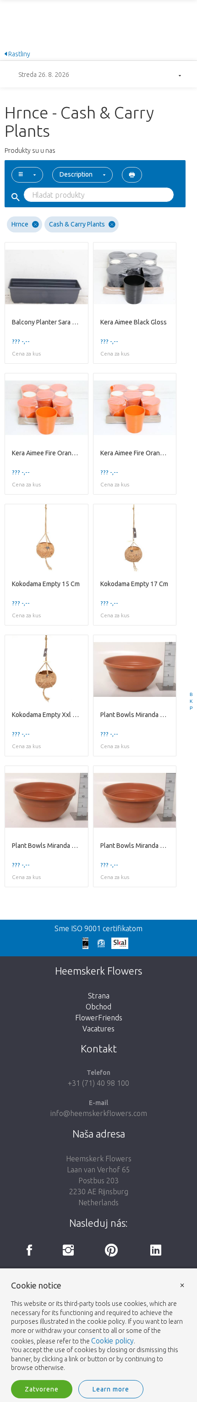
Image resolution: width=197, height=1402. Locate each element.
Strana (98, 996)
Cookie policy (112, 1341)
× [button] (182, 1284)
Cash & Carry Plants (77, 224)
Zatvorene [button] (42, 1389)
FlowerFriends (98, 1018)
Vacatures (98, 1029)
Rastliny (18, 54)
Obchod (98, 1007)
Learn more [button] (111, 1389)
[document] (98, 1327)
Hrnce (19, 224)
